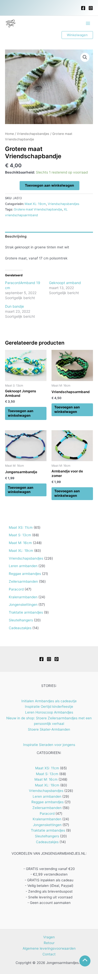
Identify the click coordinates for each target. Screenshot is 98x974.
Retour (49, 943)
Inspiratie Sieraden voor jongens (49, 745)
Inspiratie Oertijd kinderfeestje (49, 707)
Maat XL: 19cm (35, 204)
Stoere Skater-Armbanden (49, 729)
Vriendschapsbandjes (33, 134)
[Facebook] (83, 8)
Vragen (49, 937)
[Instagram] (90, 8)
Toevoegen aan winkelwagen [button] (20, 413)
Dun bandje (14, 306)
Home (9, 134)
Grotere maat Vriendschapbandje (38, 209)
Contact (49, 954)
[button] (77, 35)
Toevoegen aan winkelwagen (49, 185)
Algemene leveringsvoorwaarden (49, 948)
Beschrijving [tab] (16, 236)
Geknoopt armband (65, 283)
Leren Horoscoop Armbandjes (49, 712)
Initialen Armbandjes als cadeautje (49, 701)
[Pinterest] (56, 659)
